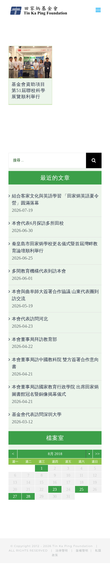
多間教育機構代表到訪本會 (39, 271)
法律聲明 (62, 550)
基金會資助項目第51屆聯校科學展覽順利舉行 (28, 90)
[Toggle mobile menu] (99, 10)
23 (55, 489)
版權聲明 (82, 550)
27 (15, 496)
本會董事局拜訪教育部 (34, 339)
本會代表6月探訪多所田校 (38, 223)
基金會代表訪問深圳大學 (36, 414)
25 (81, 489)
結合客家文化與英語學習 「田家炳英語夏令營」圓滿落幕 (55, 199)
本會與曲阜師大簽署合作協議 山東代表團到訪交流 (55, 295)
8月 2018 (55, 454)
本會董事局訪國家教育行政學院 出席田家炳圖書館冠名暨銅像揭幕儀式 (55, 390)
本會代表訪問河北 (30, 318)
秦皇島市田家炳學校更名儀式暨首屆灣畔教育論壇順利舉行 (55, 247)
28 (28, 496)
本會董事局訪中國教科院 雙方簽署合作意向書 (55, 363)
